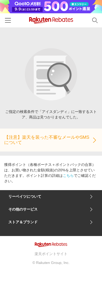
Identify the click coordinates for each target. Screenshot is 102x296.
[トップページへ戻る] (51, 20)
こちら (68, 175)
